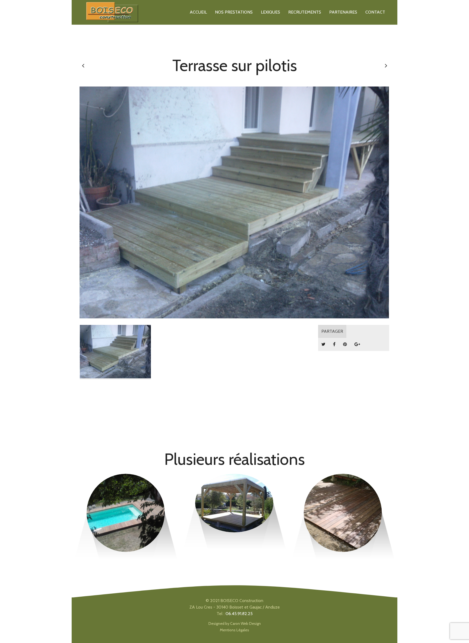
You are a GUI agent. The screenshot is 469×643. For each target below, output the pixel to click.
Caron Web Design (245, 623)
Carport (234, 493)
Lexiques (270, 12)
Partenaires (343, 12)
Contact (375, 12)
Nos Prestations (234, 12)
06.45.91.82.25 (239, 613)
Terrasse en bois (125, 493)
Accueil (198, 12)
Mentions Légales (234, 630)
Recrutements (304, 12)
